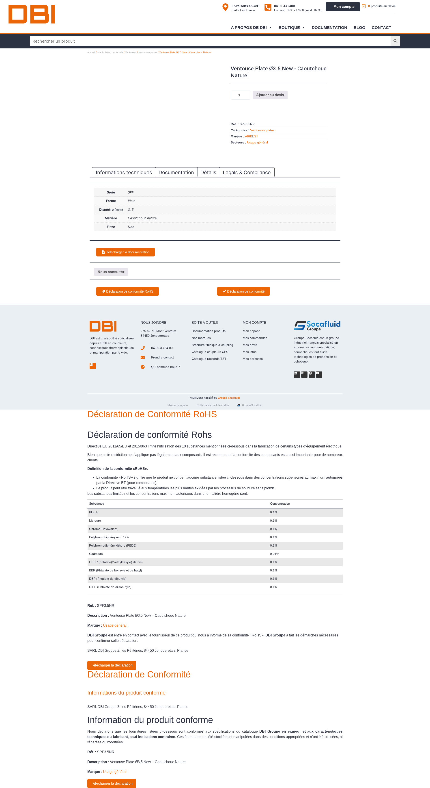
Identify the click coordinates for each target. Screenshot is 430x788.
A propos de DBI (249, 27)
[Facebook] (312, 374)
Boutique (289, 27)
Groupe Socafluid (229, 397)
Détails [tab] (208, 172)
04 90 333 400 (284, 6)
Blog (359, 27)
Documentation (329, 27)
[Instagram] (304, 374)
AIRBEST (251, 136)
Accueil (91, 52)
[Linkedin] (93, 366)
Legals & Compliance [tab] (247, 172)
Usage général (257, 142)
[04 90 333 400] (268, 7)
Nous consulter (111, 271)
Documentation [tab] (176, 172)
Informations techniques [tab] (124, 172)
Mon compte (344, 7)
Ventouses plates (148, 52)
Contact (381, 27)
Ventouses (130, 52)
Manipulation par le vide (110, 52)
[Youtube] (319, 374)
